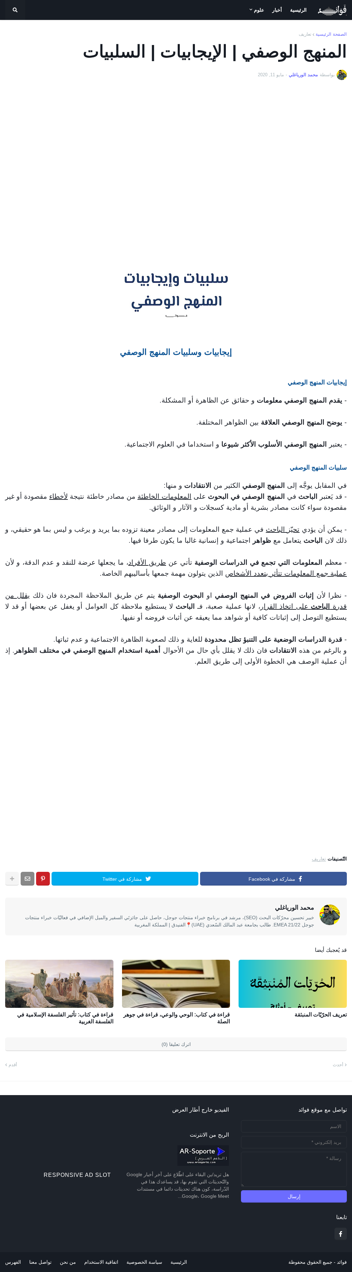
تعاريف (305, 34)
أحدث (338, 1064)
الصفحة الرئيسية (331, 34)
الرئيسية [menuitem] (298, 10)
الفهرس (13, 1262)
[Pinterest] (43, 879)
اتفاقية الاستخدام (101, 1262)
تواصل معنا (40, 1262)
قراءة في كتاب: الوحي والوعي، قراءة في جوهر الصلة (176, 1018)
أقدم (13, 1064)
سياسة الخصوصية (144, 1262)
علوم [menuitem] (259, 10)
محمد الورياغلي (294, 907)
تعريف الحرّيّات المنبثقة (321, 1014)
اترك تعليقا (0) (176, 1044)
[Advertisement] (176, 174)
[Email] (27, 879)
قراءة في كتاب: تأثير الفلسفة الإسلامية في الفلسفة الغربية (65, 1018)
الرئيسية (178, 1262)
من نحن (68, 1262)
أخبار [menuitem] (277, 10)
